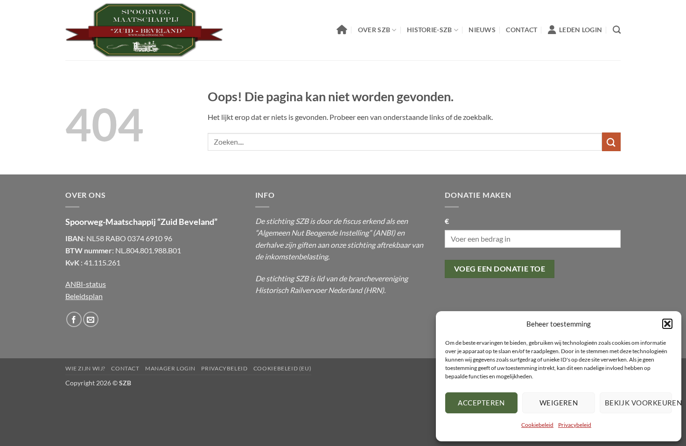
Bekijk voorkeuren (638, 402)
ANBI (384, 232)
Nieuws (482, 30)
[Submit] (611, 141)
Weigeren (558, 402)
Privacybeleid (574, 424)
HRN (374, 290)
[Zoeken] (617, 30)
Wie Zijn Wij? (85, 368)
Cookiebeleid (537, 424)
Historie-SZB (429, 30)
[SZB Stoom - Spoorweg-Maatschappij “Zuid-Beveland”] (144, 30)
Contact (521, 30)
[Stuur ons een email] (90, 319)
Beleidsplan (84, 296)
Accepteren (481, 402)
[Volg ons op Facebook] (74, 319)
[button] (667, 323)
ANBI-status (85, 283)
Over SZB (374, 30)
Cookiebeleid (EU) (282, 368)
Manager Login (170, 368)
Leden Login (580, 30)
